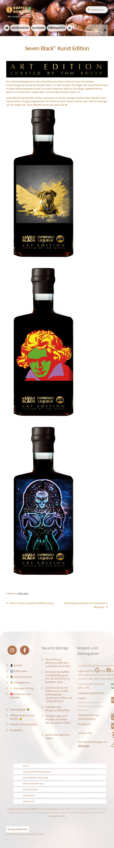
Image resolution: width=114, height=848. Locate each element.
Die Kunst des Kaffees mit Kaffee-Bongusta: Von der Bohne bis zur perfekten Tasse (57, 677)
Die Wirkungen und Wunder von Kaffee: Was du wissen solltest (58, 719)
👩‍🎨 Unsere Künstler (21, 677)
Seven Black (31, 809)
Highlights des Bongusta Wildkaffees (57, 708)
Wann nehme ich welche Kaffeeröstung (31, 603)
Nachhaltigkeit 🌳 (20, 709)
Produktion (16, 730)
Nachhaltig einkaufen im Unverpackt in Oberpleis (86, 605)
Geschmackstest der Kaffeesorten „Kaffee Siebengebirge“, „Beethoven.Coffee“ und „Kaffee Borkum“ (58, 694)
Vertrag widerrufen (17, 829)
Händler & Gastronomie (23, 724)
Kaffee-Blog (22, 593)
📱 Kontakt (16, 665)
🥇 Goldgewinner (19, 682)
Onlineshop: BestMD (57, 816)
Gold (27, 101)
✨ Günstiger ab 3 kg (21, 688)
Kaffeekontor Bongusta (17, 809)
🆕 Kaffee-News (19, 671)
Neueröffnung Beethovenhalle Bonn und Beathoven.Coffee (57, 663)
